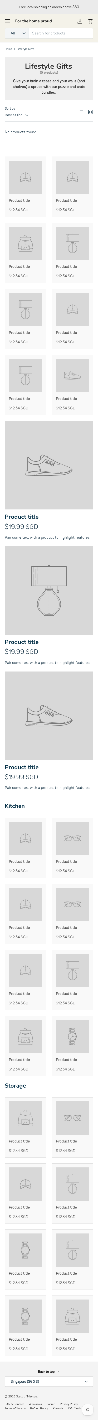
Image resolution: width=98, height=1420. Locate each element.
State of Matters (26, 1396)
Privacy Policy (69, 1404)
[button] (90, 21)
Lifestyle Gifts (25, 49)
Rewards (58, 1408)
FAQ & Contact (14, 1404)
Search (51, 1404)
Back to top (46, 1371)
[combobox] (49, 33)
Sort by (10, 108)
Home (8, 49)
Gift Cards (74, 1408)
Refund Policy (39, 1408)
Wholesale (35, 1404)
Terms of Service (15, 1408)
